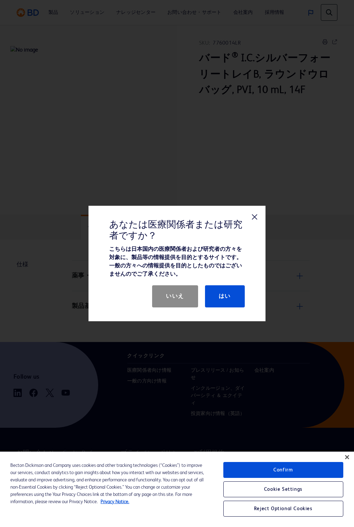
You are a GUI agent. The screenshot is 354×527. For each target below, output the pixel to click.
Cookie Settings (283, 489)
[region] (177, 489)
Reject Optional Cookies (283, 508)
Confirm (283, 470)
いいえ (175, 296)
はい (225, 296)
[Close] (347, 457)
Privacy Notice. (115, 501)
